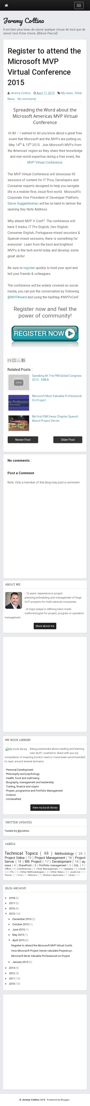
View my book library (45, 807)
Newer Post (23, 439)
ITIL (12, 871)
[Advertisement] (45, 683)
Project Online (15, 858)
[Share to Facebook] (23, 360)
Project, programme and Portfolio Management (34, 790)
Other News (57, 871)
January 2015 (20, 962)
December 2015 (22, 919)
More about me (45, 626)
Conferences (24, 868)
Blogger (65, 1099)
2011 (12, 978)
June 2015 (18, 929)
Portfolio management (53, 865)
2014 (12, 967)
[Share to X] (19, 360)
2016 (12, 908)
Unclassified (13, 799)
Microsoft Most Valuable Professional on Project (40, 955)
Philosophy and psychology (23, 773)
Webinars (33, 875)
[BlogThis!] (14, 360)
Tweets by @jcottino (17, 830)
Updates (69, 868)
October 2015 (20, 924)
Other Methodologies (32, 871)
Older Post (68, 439)
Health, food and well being (22, 778)
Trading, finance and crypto (22, 786)
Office (8, 868)
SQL (77, 865)
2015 (12, 913)
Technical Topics (22, 853)
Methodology (65, 854)
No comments (27, 99)
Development (62, 862)
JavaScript (75, 872)
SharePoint (26, 865)
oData (72, 875)
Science (11, 794)
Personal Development (19, 769)
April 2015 (18, 940)
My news (67, 93)
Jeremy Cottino (23, 20)
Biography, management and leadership (30, 782)
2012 (12, 973)
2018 (12, 898)
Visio (20, 875)
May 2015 (18, 934)
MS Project (33, 862)
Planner (9, 875)
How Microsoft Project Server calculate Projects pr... (42, 950)
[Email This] (9, 360)
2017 (12, 903)
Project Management (50, 858)
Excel (82, 868)
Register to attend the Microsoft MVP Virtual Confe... (42, 945)
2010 (12, 983)
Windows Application (53, 875)
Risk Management (48, 868)
